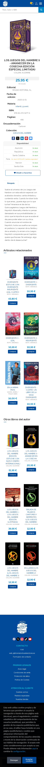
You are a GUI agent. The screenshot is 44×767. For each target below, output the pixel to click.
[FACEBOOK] (14, 639)
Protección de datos (22, 676)
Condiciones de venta (22, 673)
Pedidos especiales (22, 696)
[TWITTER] (18, 639)
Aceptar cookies (29, 760)
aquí (34, 748)
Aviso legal (22, 669)
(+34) (22, 650)
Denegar (14, 760)
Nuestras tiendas (22, 699)
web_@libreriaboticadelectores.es (22, 653)
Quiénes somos (22, 692)
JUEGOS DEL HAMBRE (22, 133)
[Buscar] (41, 10)
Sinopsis (11, 183)
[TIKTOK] (26, 639)
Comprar (13, 303)
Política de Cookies (22, 680)
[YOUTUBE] (30, 639)
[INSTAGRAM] (22, 639)
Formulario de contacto (22, 657)
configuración (19, 751)
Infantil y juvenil (22, 106)
